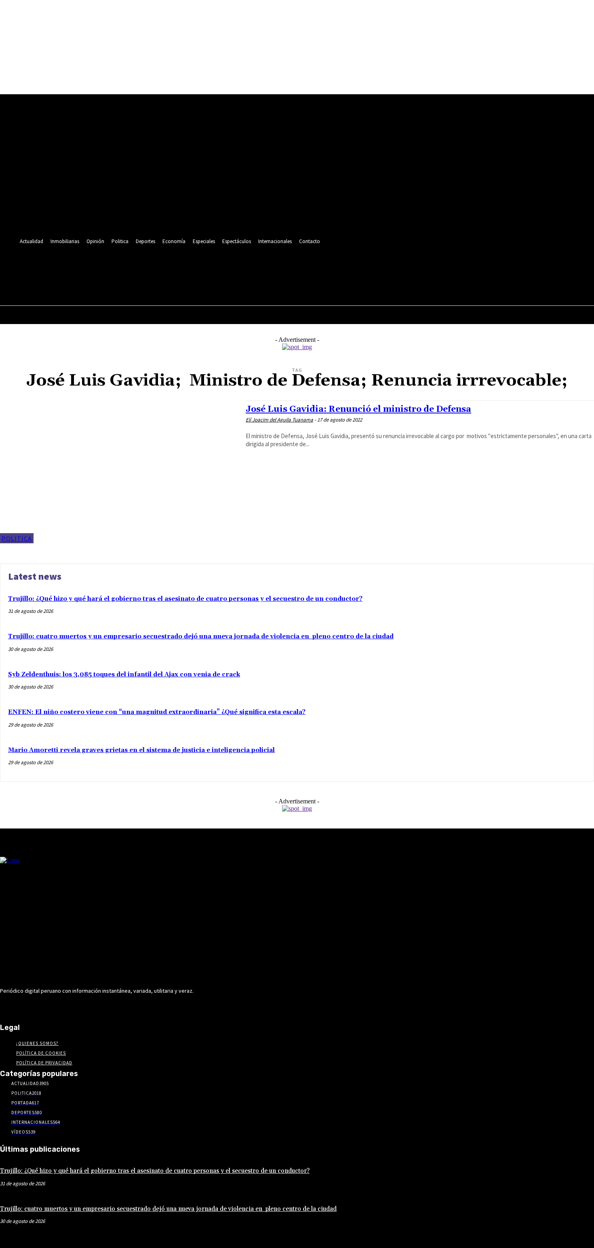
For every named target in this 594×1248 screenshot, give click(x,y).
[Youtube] (200, 266)
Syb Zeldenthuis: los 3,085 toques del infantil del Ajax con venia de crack (124, 674)
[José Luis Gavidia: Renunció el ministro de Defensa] (119, 471)
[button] (198, 284)
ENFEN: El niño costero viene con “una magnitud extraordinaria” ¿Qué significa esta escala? (156, 712)
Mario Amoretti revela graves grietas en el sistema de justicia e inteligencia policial (141, 750)
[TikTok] (170, 266)
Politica (17, 538)
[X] (185, 266)
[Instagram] (140, 266)
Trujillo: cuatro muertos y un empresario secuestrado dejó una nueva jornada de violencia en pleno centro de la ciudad (201, 636)
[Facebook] (125, 266)
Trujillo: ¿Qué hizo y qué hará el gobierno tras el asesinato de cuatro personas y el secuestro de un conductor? (185, 599)
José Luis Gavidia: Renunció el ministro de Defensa (358, 409)
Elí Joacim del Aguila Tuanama (279, 419)
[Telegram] (155, 266)
